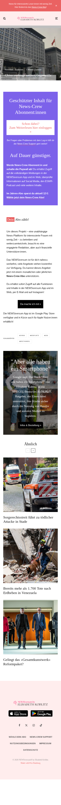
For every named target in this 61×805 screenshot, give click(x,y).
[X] (26, 725)
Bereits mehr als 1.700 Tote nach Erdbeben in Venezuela (27, 590)
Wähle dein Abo (17, 737)
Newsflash (9, 69)
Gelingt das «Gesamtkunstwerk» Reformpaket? (26, 662)
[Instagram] (33, 725)
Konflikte (35, 335)
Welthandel (25, 341)
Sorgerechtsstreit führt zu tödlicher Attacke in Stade (28, 519)
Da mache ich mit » (30, 304)
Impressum (45, 743)
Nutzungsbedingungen (23, 743)
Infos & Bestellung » (30, 425)
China (22, 335)
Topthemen (19, 69)
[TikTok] (41, 725)
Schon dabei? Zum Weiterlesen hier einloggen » (30, 127)
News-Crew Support (26, 144)
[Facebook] (19, 725)
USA (46, 335)
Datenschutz (30, 750)
